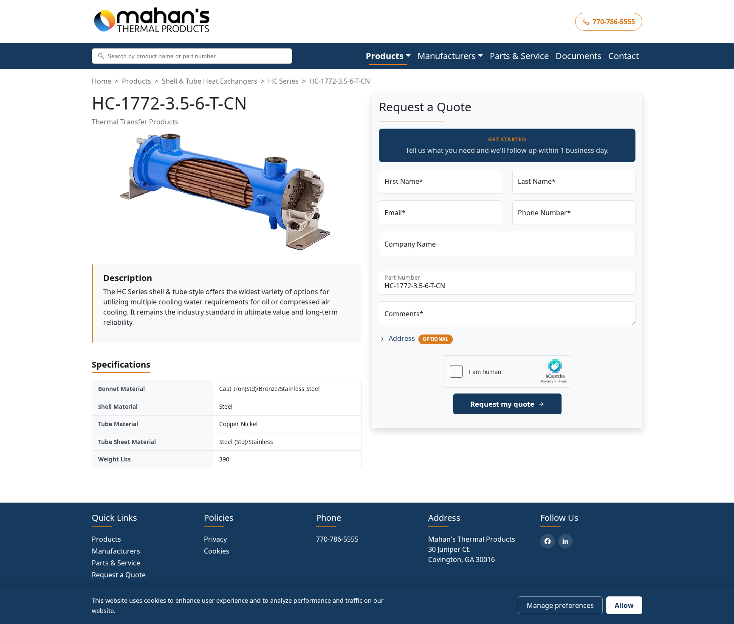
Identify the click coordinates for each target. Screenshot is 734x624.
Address (418, 338)
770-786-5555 (337, 539)
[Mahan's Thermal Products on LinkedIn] (565, 541)
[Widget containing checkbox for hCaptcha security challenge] (507, 371)
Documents (578, 56)
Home (101, 81)
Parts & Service (519, 56)
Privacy (215, 539)
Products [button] (385, 56)
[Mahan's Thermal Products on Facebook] (547, 541)
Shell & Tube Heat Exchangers (209, 81)
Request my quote (502, 404)
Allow (624, 605)
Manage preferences (560, 605)
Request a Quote (119, 574)
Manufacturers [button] (447, 56)
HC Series (283, 81)
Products (136, 81)
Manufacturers (116, 551)
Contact (623, 56)
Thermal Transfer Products (135, 121)
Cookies (216, 551)
